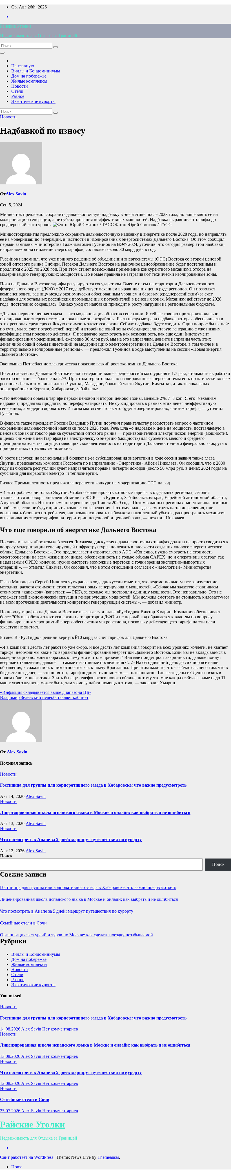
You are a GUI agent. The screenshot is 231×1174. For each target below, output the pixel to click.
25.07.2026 (10, 1110)
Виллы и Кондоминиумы (35, 71)
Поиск (6, 855)
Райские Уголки (15, 26)
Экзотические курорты (33, 101)
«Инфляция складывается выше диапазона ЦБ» (45, 692)
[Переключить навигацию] (2, 53)
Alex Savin (16, 193)
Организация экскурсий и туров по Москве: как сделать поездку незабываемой (76, 934)
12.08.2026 (10, 1083)
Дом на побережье (28, 76)
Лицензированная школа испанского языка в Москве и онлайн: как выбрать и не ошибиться (95, 812)
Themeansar (108, 1157)
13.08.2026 (10, 1056)
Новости (19, 86)
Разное (17, 96)
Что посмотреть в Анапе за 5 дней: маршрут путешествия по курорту (71, 839)
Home (16, 1166)
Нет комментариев (60, 1029)
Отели (17, 91)
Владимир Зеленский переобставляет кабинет (44, 697)
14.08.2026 (10, 1029)
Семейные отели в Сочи (23, 923)
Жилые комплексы (29, 81)
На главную (22, 65)
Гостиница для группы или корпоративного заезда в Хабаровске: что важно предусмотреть (93, 785)
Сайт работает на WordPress (27, 1157)
